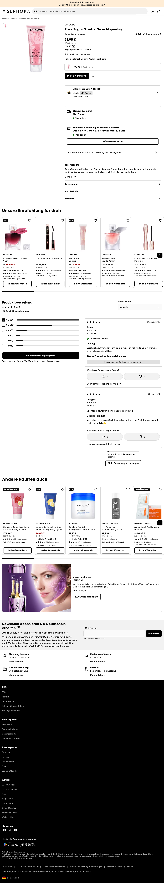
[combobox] (140, 307)
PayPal (92, 59)
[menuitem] (153, 11)
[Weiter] (159, 255)
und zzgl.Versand (83, 54)
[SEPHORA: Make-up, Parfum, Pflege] (18, 11)
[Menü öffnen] (4, 11)
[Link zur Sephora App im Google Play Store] (11, 844)
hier (24, 852)
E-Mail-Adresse (90, 628)
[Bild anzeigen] (5, 25)
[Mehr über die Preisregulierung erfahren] (73, 46)
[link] (40, 355)
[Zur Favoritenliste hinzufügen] (30, 220)
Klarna (103, 59)
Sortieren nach (124, 302)
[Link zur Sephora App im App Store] (28, 844)
